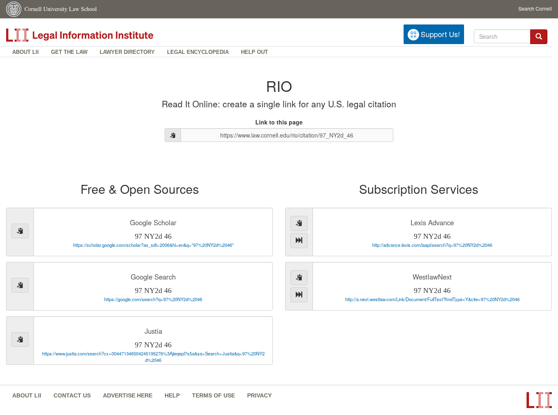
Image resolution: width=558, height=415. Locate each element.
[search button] (538, 36)
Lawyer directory (127, 52)
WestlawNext (432, 276)
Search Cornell (535, 8)
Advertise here (127, 395)
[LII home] (97, 35)
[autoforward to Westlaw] (299, 294)
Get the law (69, 52)
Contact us (72, 395)
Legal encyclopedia (198, 52)
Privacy (259, 395)
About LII (25, 52)
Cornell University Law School (61, 9)
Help (172, 395)
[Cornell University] (14, 9)
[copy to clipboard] (173, 135)
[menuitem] (25, 52)
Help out (254, 52)
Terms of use (213, 395)
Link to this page (279, 122)
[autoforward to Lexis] (299, 240)
